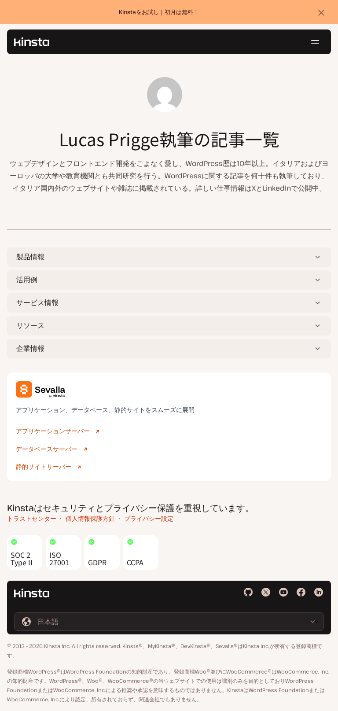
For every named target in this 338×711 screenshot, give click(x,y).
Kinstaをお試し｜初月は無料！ (159, 12)
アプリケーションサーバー (53, 431)
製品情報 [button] (30, 257)
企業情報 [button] (30, 348)
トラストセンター (31, 518)
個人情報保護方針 (90, 518)
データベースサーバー (46, 449)
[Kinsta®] (31, 42)
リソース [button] (30, 325)
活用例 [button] (26, 279)
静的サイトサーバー (43, 466)
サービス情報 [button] (37, 302)
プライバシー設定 (148, 518)
